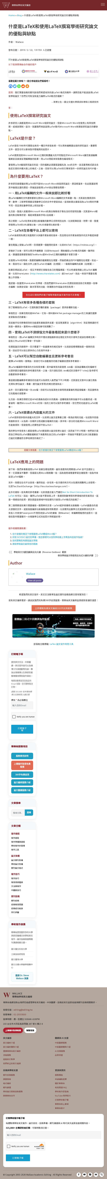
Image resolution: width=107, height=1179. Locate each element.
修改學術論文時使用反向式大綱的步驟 (75, 555)
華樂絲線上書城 (62, 1104)
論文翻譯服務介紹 (22, 790)
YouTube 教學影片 (63, 1095)
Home (11, 15)
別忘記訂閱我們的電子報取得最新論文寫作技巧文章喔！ (53, 294)
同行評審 (15, 912)
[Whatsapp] (19, 86)
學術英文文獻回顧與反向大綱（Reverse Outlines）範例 (40, 552)
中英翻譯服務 (61, 1042)
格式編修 (7, 1083)
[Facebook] (10, 86)
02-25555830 (20, 1014)
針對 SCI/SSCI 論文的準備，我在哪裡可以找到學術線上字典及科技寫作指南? (47, 537)
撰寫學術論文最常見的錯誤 (24, 543)
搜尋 (29, 812)
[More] (27, 86)
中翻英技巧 (16, 890)
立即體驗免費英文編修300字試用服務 (53, 608)
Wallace (30, 574)
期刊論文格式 (17, 868)
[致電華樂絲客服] (101, 1174)
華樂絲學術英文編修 (21, 5)
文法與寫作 (16, 886)
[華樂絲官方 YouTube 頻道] (84, 1174)
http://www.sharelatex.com (45, 273)
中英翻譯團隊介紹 (63, 1046)
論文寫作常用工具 (64, 644)
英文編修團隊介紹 (11, 1046)
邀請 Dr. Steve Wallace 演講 (22, 977)
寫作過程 (15, 837)
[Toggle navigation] (103, 4)
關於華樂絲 (60, 1083)
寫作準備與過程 (18, 841)
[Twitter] (15, 86)
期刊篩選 (7, 1087)
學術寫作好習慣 (18, 845)
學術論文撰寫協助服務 (13, 1091)
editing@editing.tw (23, 1009)
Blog (19, 15)
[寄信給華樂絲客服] (96, 1174)
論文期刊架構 (17, 860)
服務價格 (59, 1075)
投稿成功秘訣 (17, 908)
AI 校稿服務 (60, 1051)
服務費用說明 (22, 756)
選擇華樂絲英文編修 (12, 1051)
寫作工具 (15, 849)
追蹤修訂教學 (9, 1059)
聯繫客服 (30, 1030)
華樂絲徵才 (60, 1108)
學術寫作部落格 (62, 1091)
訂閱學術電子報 (62, 1099)
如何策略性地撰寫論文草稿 (24, 540)
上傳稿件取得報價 (13, 1030)
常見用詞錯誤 (17, 882)
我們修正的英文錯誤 (12, 1063)
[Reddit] (23, 86)
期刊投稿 (15, 900)
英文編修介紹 (9, 1042)
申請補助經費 (61, 1079)
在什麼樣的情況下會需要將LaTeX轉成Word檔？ (61, 450)
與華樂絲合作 (9, 1095)
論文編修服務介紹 (22, 782)
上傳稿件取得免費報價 (22, 765)
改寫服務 (7, 1055)
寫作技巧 (15, 878)
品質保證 (59, 1055)
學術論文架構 (17, 864)
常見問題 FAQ (61, 1087)
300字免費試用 (22, 775)
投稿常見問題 (17, 904)
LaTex (53, 644)
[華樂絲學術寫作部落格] (90, 1174)
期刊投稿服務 (9, 1075)
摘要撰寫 (7, 1079)
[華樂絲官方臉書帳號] (78, 1174)
